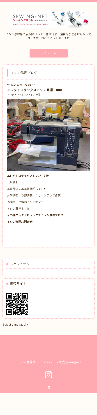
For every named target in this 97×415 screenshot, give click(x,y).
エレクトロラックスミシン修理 (23, 94)
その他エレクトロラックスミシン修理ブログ (35, 215)
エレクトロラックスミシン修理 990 (34, 90)
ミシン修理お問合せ (20, 221)
